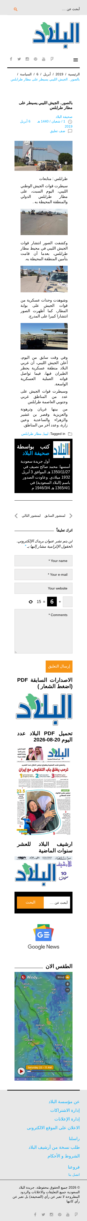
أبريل (47, 74)
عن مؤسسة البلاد (64, 1101)
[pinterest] (35, 59)
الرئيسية (74, 74)
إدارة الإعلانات (67, 1119)
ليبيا (46, 434)
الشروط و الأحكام (64, 1156)
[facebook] (10, 59)
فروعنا (74, 1167)
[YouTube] (43, 59)
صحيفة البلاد (64, 117)
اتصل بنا (74, 1175)
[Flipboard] (52, 59)
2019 (59, 74)
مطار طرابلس (31, 434)
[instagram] (27, 59)
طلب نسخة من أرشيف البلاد (54, 1147)
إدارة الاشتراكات (65, 1110)
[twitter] (19, 59)
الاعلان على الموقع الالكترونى (53, 1127)
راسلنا (74, 1138)
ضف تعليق (57, 131)
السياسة (26, 74)
